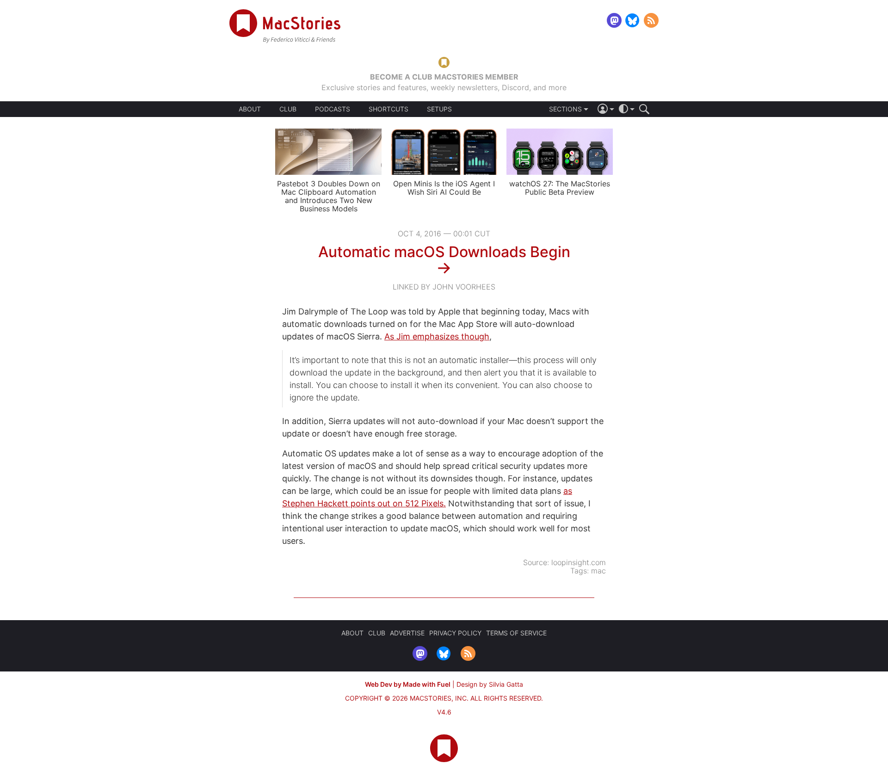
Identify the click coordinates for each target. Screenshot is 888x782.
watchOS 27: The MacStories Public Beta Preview (559, 188)
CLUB (287, 109)
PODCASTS (332, 109)
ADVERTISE (407, 633)
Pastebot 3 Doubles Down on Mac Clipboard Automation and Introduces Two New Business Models (328, 196)
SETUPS (439, 109)
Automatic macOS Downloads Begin (444, 252)
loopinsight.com (578, 562)
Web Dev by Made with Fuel (407, 684)
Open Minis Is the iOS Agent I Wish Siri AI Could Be (444, 188)
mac (598, 570)
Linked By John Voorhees (444, 286)
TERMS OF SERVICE (516, 633)
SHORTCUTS (388, 109)
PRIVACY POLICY (455, 633)
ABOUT (250, 109)
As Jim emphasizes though (436, 336)
